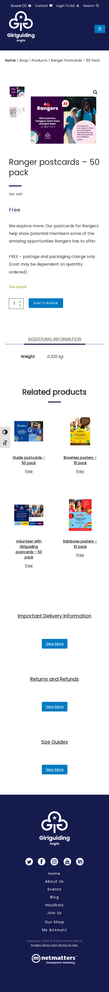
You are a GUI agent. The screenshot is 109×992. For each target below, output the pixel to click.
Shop (24, 60)
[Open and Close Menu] (100, 29)
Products (40, 60)
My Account (54, 930)
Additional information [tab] (54, 339)
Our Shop (54, 922)
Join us (54, 913)
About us (54, 881)
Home (11, 60)
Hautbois (54, 905)
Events (54, 889)
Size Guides (54, 742)
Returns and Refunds (54, 679)
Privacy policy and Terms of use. (54, 945)
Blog (54, 897)
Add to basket (46, 303)
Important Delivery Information (54, 616)
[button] (95, 92)
